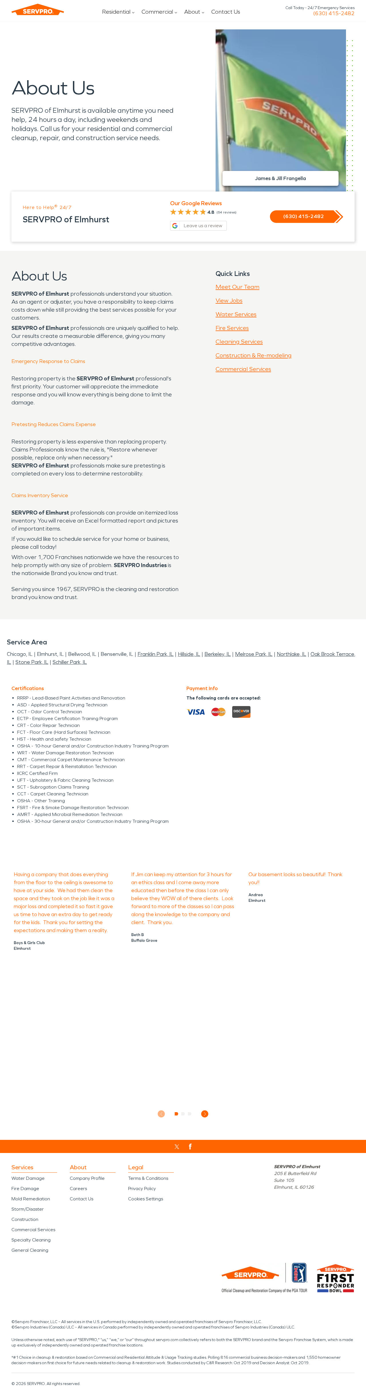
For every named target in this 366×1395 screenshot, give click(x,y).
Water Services (236, 314)
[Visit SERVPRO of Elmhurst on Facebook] (190, 1147)
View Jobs (229, 300)
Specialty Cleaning (31, 1240)
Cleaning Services (239, 341)
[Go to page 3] (189, 1114)
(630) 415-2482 (334, 13)
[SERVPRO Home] (37, 9)
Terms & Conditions (148, 1178)
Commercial (157, 12)
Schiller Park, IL (70, 662)
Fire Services (232, 328)
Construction (24, 1219)
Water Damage (28, 1178)
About (192, 12)
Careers (78, 1188)
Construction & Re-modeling (254, 355)
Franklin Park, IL (156, 654)
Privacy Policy (142, 1188)
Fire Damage (25, 1188)
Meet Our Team (237, 287)
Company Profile (87, 1178)
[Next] (205, 1114)
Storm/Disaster (27, 1209)
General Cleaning (29, 1250)
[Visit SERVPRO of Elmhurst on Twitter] (177, 1146)
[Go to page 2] (183, 1114)
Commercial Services (243, 369)
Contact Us (225, 11)
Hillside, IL (189, 654)
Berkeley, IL (217, 654)
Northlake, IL (291, 654)
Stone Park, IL (31, 662)
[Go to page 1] (176, 1114)
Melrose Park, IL (253, 654)
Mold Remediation (30, 1199)
